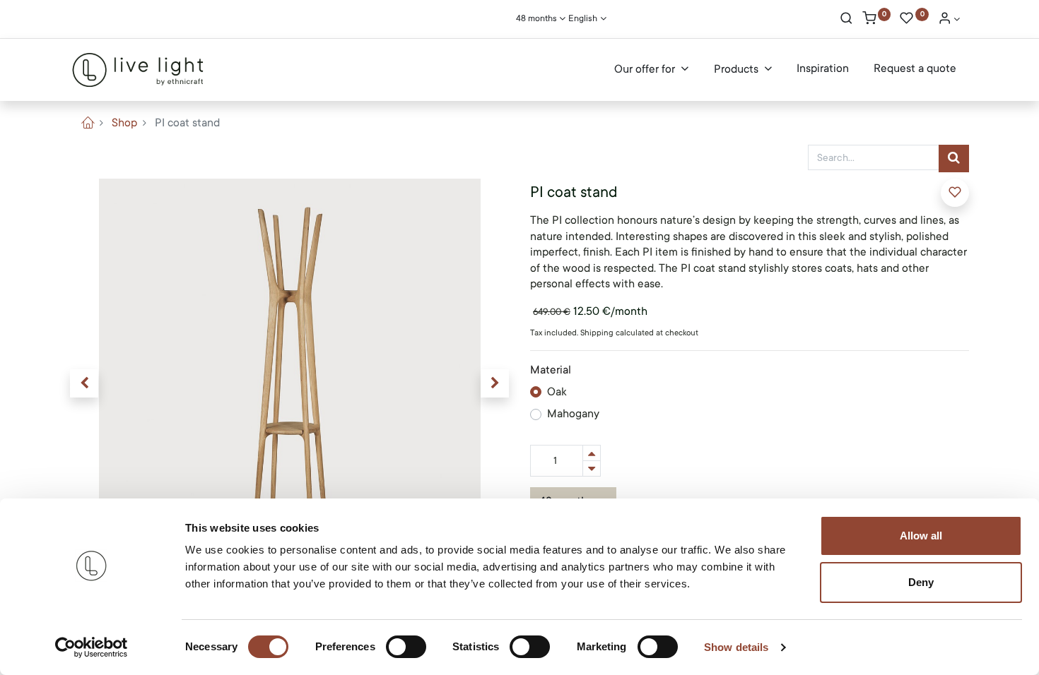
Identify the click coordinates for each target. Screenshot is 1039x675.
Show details (736, 647)
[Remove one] (591, 468)
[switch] (406, 646)
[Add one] (591, 453)
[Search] (846, 19)
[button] (84, 383)
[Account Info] (949, 19)
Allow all (921, 536)
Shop (124, 123)
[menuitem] (823, 69)
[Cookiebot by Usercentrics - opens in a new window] (91, 647)
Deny (921, 582)
